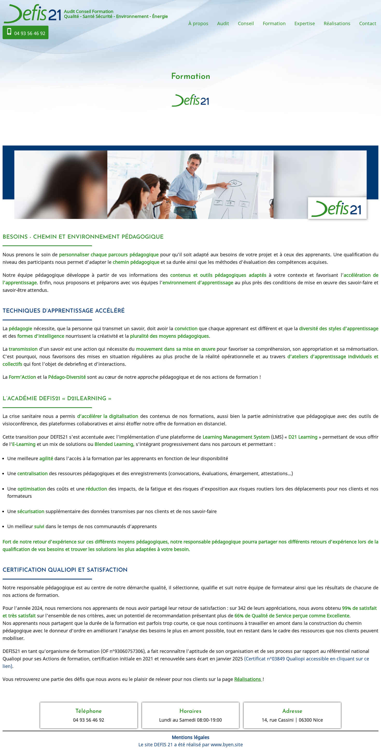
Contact (367, 23)
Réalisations (337, 23)
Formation (274, 23)
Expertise (304, 23)
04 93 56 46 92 (25, 32)
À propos (198, 23)
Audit (223, 23)
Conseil (246, 23)
